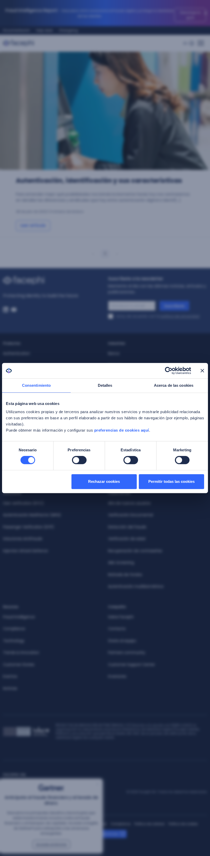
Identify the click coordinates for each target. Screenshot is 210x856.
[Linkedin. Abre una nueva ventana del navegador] (5, 309)
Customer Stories (18, 664)
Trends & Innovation (21, 652)
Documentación (16, 30)
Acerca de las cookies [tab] (173, 385)
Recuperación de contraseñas (135, 550)
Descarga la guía (190, 15)
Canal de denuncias (101, 834)
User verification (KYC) (23, 503)
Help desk (44, 30)
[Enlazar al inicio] (52, 280)
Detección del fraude (127, 526)
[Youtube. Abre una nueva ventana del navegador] (13, 309)
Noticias (10, 688)
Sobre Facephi (120, 616)
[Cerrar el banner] (202, 370)
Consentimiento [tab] (36, 385)
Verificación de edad (126, 538)
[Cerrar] (97, 784)
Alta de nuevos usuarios (129, 503)
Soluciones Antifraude (22, 538)
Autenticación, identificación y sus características (99, 180)
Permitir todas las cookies (171, 481)
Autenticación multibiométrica (135, 586)
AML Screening (121, 562)
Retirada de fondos (125, 574)
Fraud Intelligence (19, 616)
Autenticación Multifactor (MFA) (32, 514)
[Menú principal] (201, 41)
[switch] (79, 460)
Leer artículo (33, 225)
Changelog (68, 30)
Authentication (16, 353)
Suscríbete (174, 306)
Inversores (117, 676)
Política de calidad (149, 824)
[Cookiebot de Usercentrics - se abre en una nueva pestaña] (168, 370)
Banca (113, 353)
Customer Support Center (131, 664)
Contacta (116, 628)
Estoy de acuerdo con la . (158, 316)
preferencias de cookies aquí (121, 430)
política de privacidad (180, 316)
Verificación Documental (130, 514)
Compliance (14, 628)
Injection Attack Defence (25, 550)
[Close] (206, 13)
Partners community (126, 652)
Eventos (10, 676)
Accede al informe (51, 844)
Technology (13, 640)
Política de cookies (183, 824)
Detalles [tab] (105, 385)
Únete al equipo (122, 640)
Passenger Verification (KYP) (28, 526)
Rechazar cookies (104, 481)
